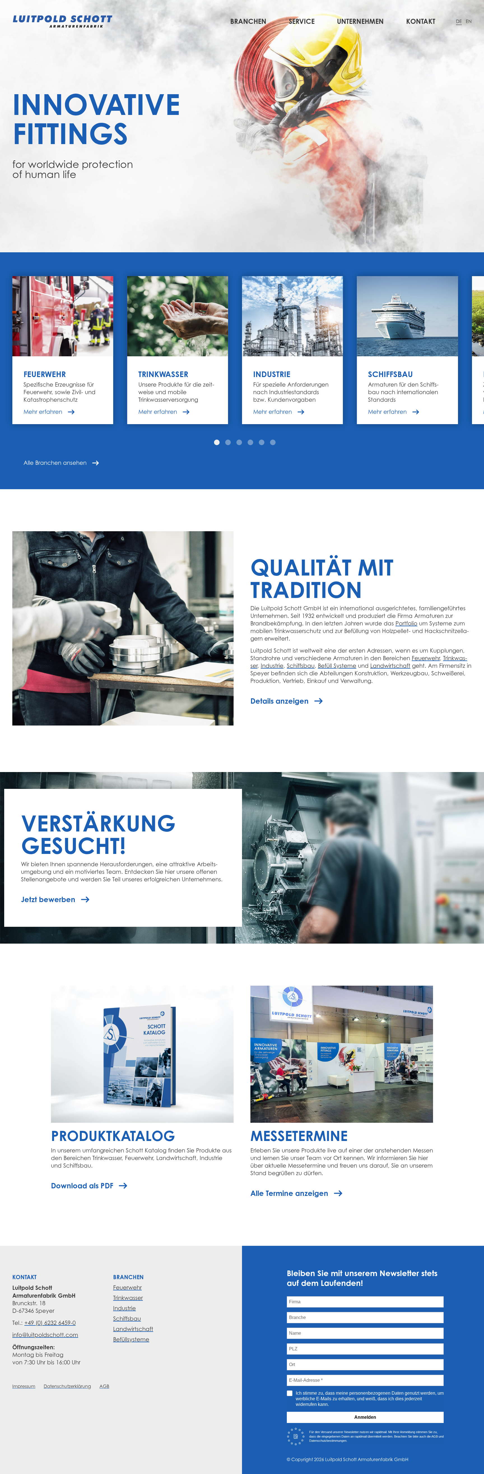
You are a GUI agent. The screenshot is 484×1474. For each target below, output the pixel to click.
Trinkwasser (128, 1298)
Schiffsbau (301, 665)
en (469, 21)
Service (302, 21)
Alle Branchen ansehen (55, 462)
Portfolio (406, 623)
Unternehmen (360, 21)
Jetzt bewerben (48, 899)
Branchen (248, 21)
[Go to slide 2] (228, 442)
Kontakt (420, 21)
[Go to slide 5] (261, 442)
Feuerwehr (426, 658)
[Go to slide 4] (250, 442)
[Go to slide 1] (217, 442)
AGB (104, 1386)
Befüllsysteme (131, 1339)
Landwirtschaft (390, 665)
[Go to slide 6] (273, 442)
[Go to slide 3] (239, 442)
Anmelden (365, 1417)
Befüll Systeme (337, 665)
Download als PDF (82, 1185)
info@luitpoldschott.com (45, 1335)
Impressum (23, 1386)
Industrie (272, 665)
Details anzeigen (279, 700)
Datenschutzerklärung (67, 1386)
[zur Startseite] (62, 21)
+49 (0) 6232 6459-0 (50, 1323)
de (459, 21)
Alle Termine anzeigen (289, 1193)
